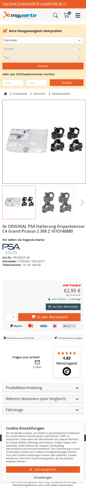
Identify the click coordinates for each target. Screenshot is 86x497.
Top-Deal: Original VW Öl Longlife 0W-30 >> (34, 3)
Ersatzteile (20, 94)
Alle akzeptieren (45, 469)
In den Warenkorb (52, 317)
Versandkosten (75, 295)
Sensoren (39, 94)
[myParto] (19, 14)
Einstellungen (43, 477)
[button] (83, 4)
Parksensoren (61, 94)
